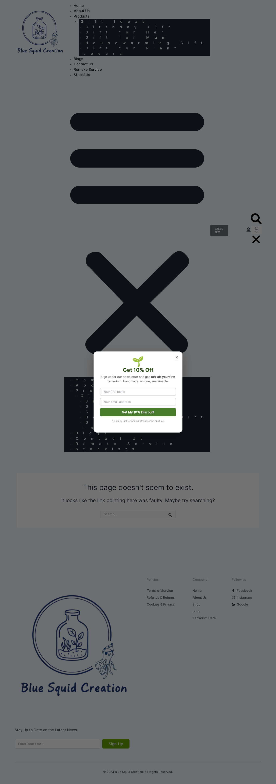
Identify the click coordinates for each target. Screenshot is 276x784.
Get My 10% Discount (138, 412)
